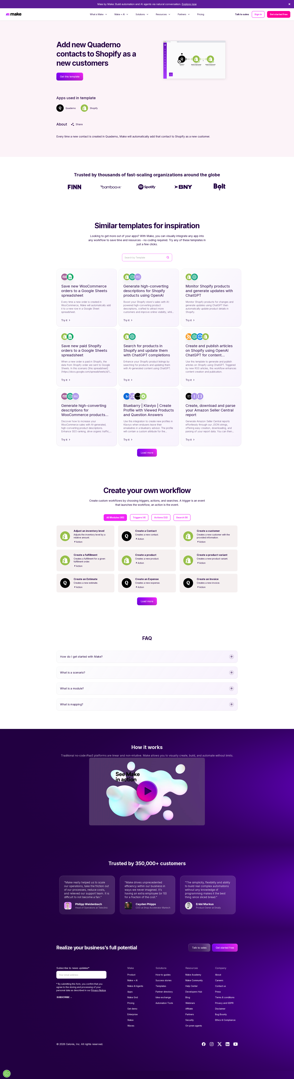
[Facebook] (204, 1044)
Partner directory (164, 991)
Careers (219, 980)
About (218, 974)
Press (218, 991)
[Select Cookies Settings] (7, 1073)
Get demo (132, 1008)
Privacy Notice (98, 990)
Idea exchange (163, 997)
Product (131, 974)
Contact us (220, 986)
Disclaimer (220, 1008)
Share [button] (79, 124)
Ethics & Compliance (225, 1020)
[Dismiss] (289, 4)
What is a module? (72, 688)
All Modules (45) (115, 517)
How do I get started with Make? (81, 656)
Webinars (190, 1003)
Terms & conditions (224, 997)
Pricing (200, 14)
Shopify (94, 108)
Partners (189, 1014)
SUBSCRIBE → (64, 997)
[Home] (14, 14)
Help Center (191, 986)
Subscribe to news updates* (72, 968)
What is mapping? (71, 704)
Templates (161, 986)
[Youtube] (235, 1044)
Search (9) (182, 517)
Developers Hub (193, 991)
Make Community (194, 980)
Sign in (258, 14)
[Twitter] (219, 1044)
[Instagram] (211, 1044)
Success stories (164, 980)
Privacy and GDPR (224, 1003)
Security (189, 1020)
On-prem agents (193, 1025)
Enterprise (132, 1014)
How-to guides (163, 974)
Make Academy (193, 974)
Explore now (189, 4)
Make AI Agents (135, 986)
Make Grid (132, 997)
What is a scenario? (72, 672)
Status (130, 1020)
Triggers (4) (139, 517)
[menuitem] (98, 14)
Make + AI (132, 980)
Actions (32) (161, 517)
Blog (187, 997)
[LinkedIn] (227, 1044)
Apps (130, 991)
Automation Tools (164, 1003)
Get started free (279, 14)
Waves (130, 1025)
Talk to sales (242, 14)
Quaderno (71, 108)
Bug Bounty (221, 1014)
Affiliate (189, 1008)
